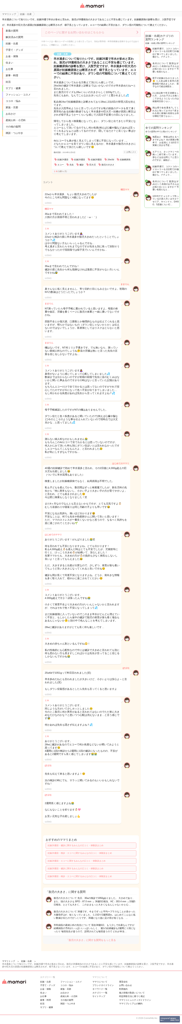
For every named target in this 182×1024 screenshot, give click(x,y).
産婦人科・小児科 (16, 120)
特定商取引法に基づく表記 (132, 996)
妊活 (8, 81)
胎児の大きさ (107, 164)
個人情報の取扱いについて (132, 993)
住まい (9, 62)
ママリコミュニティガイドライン (135, 1000)
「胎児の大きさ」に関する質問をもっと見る (91, 940)
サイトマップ (98, 996)
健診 (81, 164)
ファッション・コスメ (18, 94)
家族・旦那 (12, 107)
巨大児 (92, 164)
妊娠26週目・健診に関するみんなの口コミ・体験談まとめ (75, 845)
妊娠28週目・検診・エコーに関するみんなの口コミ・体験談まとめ (80, 876)
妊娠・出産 (12, 43)
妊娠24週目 (62, 159)
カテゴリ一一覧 (99, 993)
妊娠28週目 (96, 159)
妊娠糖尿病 (125, 159)
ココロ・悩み (13, 101)
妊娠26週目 (79, 159)
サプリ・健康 (13, 88)
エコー (60, 164)
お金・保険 (12, 56)
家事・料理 (12, 75)
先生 (71, 164)
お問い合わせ (125, 985)
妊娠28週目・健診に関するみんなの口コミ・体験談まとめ (75, 868)
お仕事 (9, 69)
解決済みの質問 (14, 37)
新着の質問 (12, 30)
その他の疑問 (13, 126)
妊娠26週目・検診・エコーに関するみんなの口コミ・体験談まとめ (80, 853)
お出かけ (11, 113)
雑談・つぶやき (14, 133)
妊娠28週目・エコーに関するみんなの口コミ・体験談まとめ (77, 861)
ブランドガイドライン (103, 985)
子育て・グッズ (14, 49)
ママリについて (99, 982)
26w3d (111, 159)
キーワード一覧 (99, 989)
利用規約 (123, 989)
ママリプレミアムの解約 (131, 1003)
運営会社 (123, 982)
